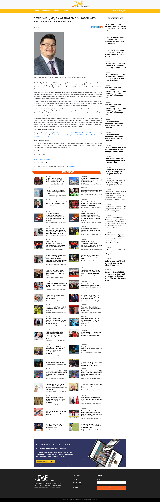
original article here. (74, 166)
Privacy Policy (77, 482)
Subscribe (112, 488)
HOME (37, 11)
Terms (75, 479)
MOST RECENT (46, 11)
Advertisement (77, 485)
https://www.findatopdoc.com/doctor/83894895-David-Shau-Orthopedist (74, 133)
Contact (75, 487)
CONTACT (65, 11)
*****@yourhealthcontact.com (42, 159)
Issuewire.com (61, 83)
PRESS (56, 11)
